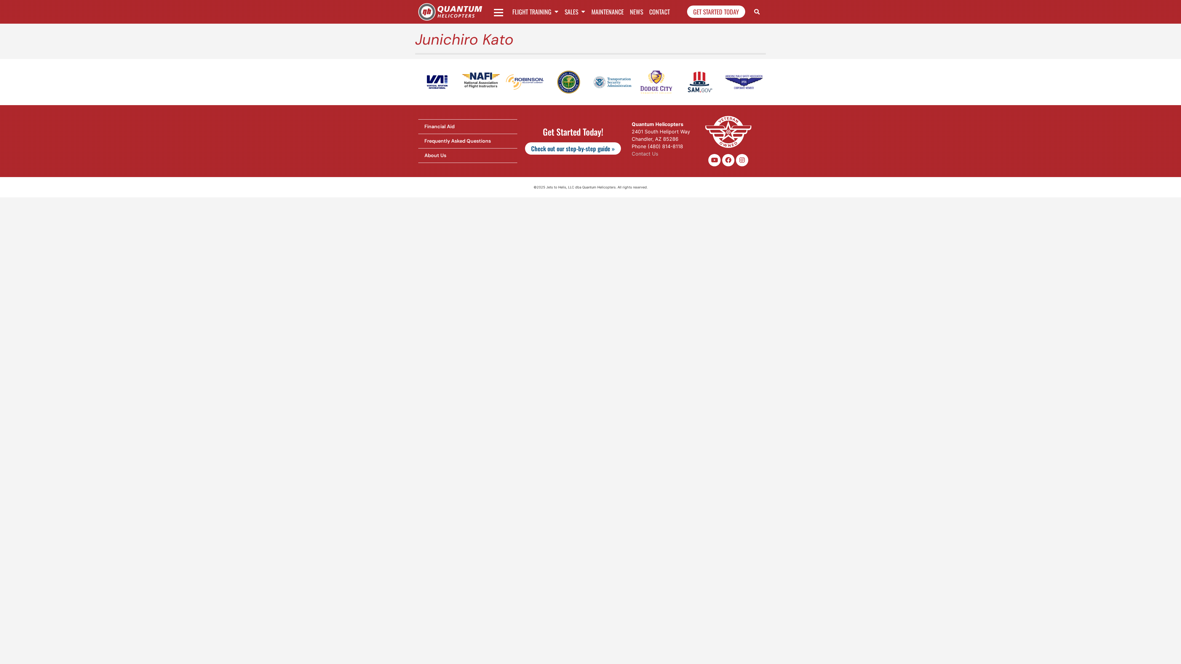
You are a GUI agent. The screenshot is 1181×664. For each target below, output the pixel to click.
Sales (571, 11)
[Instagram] (742, 160)
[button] (757, 12)
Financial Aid (439, 126)
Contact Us (645, 154)
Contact (659, 11)
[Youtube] (714, 160)
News (636, 11)
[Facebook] (728, 160)
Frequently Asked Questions (457, 141)
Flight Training (531, 11)
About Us (435, 155)
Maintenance (607, 11)
